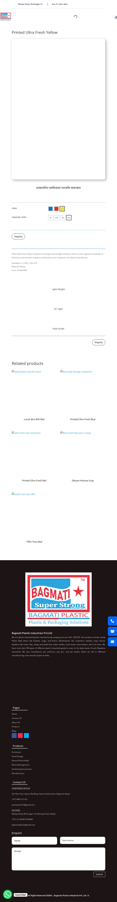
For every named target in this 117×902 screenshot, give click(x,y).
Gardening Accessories (22, 769)
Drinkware (16, 752)
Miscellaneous (18, 773)
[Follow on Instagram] (103, 4)
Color (14, 208)
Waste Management (21, 764)
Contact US (17, 718)
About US (16, 722)
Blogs (14, 731)
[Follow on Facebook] (96, 4)
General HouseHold (20, 760)
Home (14, 714)
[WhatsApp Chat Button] (7, 894)
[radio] (50, 208)
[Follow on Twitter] (100, 4)
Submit (99, 874)
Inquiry (18, 236)
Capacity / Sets (19, 217)
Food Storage (17, 756)
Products (16, 726)
